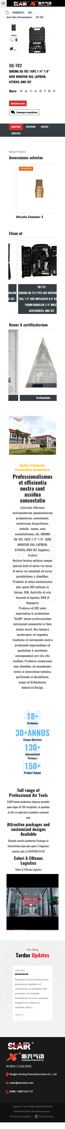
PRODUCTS (18, 12)
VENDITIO (19, 168)
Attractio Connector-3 (22, 217)
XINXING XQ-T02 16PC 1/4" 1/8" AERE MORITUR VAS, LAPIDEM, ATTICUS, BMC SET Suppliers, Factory (32, 544)
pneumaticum (21, 974)
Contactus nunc (18, 103)
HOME (7, 13)
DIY (30, 12)
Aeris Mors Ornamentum (19, 17)
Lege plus (19, 1014)
